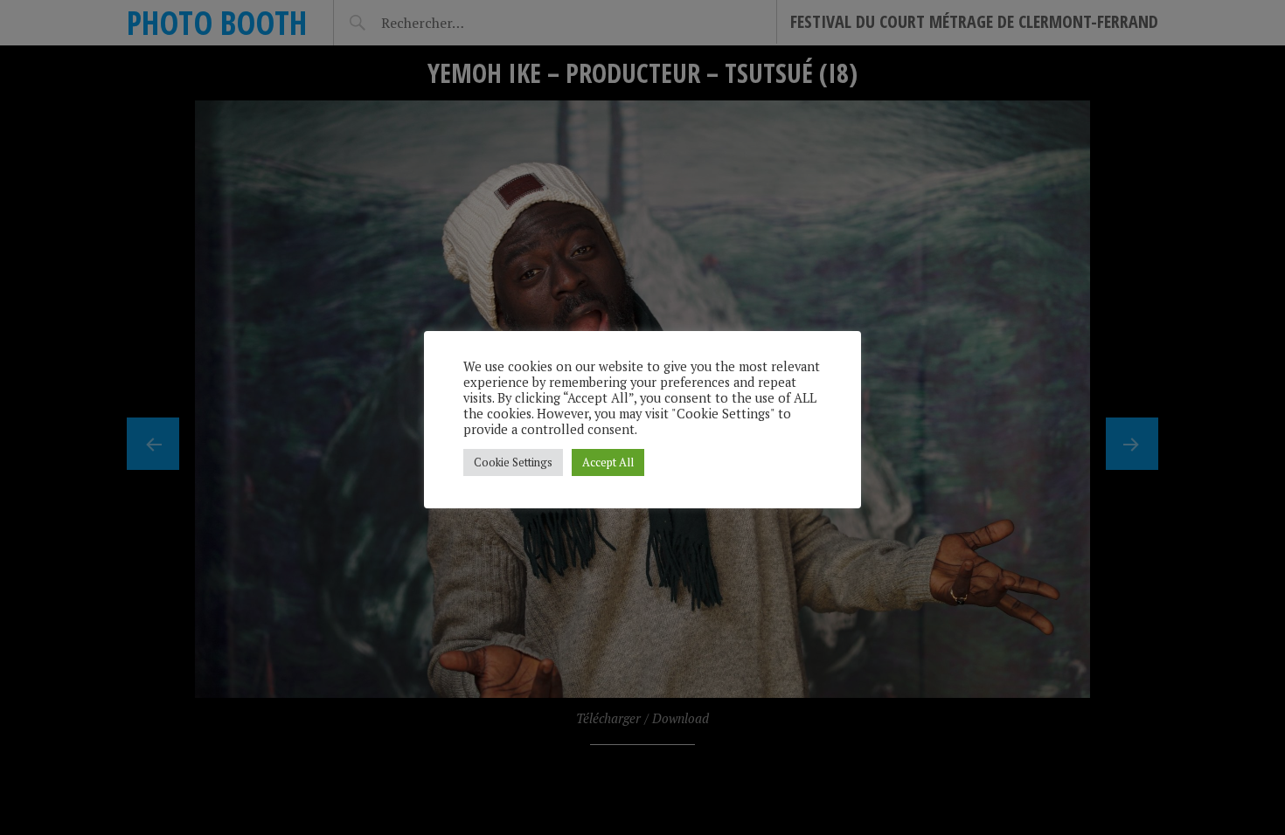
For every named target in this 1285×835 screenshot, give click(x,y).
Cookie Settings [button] (513, 462)
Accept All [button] (608, 462)
